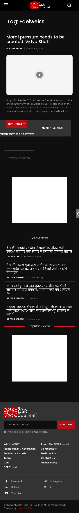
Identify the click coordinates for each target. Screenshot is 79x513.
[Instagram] (45, 481)
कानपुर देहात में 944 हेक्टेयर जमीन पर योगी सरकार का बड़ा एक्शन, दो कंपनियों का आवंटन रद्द (38, 289)
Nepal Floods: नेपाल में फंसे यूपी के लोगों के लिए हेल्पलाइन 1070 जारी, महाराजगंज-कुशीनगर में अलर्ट (39, 310)
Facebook (16, 481)
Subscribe (66, 424)
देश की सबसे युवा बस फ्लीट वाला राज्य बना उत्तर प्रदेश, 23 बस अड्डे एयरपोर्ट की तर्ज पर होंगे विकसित (36, 268)
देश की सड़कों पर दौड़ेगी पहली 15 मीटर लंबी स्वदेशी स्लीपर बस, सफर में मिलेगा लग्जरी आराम (39, 250)
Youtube (16, 493)
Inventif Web (25, 508)
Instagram (56, 481)
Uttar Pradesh (15, 277)
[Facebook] (7, 481)
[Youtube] (7, 494)
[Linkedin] (7, 487)
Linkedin (15, 487)
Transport (12, 256)
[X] (45, 487)
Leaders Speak (14, 48)
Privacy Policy (40, 431)
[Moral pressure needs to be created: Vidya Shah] (39, 75)
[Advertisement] (39, 200)
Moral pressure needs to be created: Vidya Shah (35, 39)
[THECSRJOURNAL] (40, 5)
